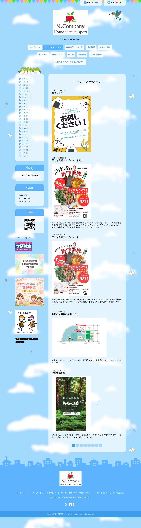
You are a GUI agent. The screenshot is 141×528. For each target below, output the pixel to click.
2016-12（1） (27, 156)
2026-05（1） (27, 79)
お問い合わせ (116, 2)
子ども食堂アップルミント (65, 237)
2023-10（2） (27, 91)
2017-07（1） (27, 141)
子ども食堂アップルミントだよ (67, 160)
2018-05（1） (27, 131)
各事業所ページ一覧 (74, 47)
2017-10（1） (27, 137)
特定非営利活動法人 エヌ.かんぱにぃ (65, 514)
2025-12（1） (27, 82)
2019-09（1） (27, 113)
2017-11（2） (27, 134)
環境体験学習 (58, 372)
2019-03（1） (27, 122)
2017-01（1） (27, 153)
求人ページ (42, 54)
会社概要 (91, 47)
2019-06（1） (27, 119)
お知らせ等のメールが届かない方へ (69, 62)
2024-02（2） (27, 88)
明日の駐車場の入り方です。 (66, 314)
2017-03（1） (27, 147)
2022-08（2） (27, 94)
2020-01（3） (27, 103)
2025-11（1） (27, 85)
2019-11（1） (27, 107)
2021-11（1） (27, 97)
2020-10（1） (27, 100)
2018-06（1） (27, 128)
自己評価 (82, 54)
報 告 (71, 54)
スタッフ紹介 (105, 47)
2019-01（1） (27, 125)
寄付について (57, 54)
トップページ (34, 47)
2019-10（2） (27, 110)
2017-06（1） (27, 144)
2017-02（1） (27, 150)
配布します (57, 92)
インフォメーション (53, 47)
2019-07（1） (27, 116)
